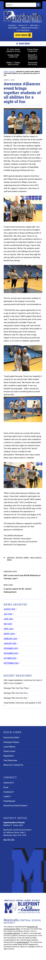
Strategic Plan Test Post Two (15, 693)
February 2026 (10, 639)
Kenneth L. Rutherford (32, 57)
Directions (34, 25)
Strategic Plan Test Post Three (16, 688)
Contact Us (22, 25)
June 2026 (8, 619)
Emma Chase (32, 50)
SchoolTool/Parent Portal (14, 805)
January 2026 (10, 643)
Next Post (8, 585)
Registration (8, 756)
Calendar (11, 25)
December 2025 (11, 648)
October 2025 (10, 658)
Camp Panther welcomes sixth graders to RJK (22, 703)
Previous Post (10, 571)
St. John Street (13, 50)
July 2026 (8, 614)
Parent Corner (9, 751)
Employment (13, 28)
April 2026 (8, 629)
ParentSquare (9, 801)
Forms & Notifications (29, 28)
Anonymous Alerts (11, 737)
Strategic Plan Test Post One (15, 698)
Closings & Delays (11, 742)
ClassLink (7, 783)
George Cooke (13, 56)
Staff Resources (23, 30)
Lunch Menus (9, 747)
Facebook (7, 792)
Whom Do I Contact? (12, 765)
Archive (10, 557)
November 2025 (11, 653)
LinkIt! (6, 796)
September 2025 (11, 663)
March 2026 (9, 634)
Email (5, 787)
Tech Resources (10, 760)
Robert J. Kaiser (13, 63)
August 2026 (9, 609)
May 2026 (8, 624)
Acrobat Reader (22, 942)
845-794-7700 (8, 840)
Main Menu (24, 43)
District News (22, 557)
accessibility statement (12, 933)
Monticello (32, 63)
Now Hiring (21, 35)
